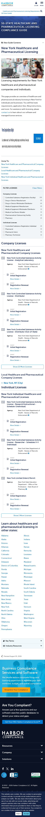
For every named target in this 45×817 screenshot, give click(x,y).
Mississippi (28, 577)
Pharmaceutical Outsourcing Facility (18, 215)
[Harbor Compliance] (13, 734)
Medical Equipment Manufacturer (17, 206)
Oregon (4, 626)
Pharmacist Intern (11, 232)
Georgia (4, 573)
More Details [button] (14, 279)
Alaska (3, 539)
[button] (22, 43)
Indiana (27, 539)
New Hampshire (7, 596)
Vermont (27, 607)
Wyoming (28, 626)
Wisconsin (28, 622)
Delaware (5, 562)
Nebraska (5, 588)
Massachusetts (30, 566)
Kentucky (27, 551)
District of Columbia (9, 566)
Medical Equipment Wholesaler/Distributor (20, 209)
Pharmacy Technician (12, 235)
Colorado (5, 554)
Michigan (27, 569)
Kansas (26, 547)
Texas (26, 599)
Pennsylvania (6, 629)
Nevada (4, 592)
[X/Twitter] (7, 769)
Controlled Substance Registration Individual (20, 226)
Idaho (3, 581)
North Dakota (6, 614)
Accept (26, 813)
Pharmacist (9, 229)
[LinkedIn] (12, 769)
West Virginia (29, 618)
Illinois (26, 536)
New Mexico (6, 603)
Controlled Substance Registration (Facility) (20, 197)
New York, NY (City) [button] (13, 383)
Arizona (4, 543)
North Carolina (7, 611)
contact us (5, 112)
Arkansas (4, 547)
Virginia (27, 611)
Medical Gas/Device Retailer (15, 212)
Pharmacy (8, 218)
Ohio (3, 618)
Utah (26, 603)
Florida (4, 569)
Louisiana (27, 554)
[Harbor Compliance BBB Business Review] (15, 775)
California (5, 551)
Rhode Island (29, 584)
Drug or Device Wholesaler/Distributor (18, 203)
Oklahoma (5, 622)
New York (5, 607)
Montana (5, 584)
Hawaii (4, 577)
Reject (18, 813)
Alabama (4, 536)
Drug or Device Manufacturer (15, 200)
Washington (29, 614)
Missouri (27, 581)
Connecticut (6, 558)
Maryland (27, 562)
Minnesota (28, 573)
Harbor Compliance (8, 4)
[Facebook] (3, 769)
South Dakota (29, 592)
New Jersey (6, 599)
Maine (26, 558)
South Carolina (30, 588)
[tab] (22, 383)
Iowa (26, 543)
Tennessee (28, 596)
